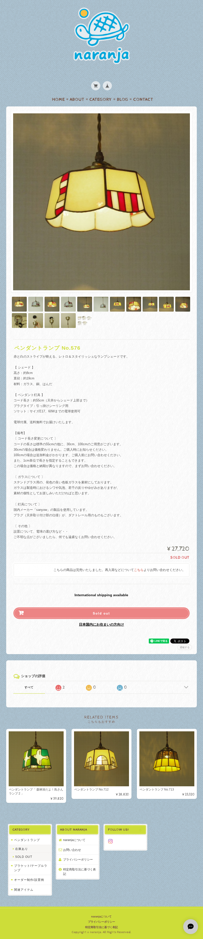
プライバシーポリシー (78, 859)
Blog (122, 99)
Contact (143, 99)
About (77, 99)
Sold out (101, 613)
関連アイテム (23, 889)
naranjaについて (74, 839)
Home (58, 99)
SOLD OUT (23, 856)
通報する (185, 647)
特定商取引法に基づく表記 (79, 871)
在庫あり (21, 848)
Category (100, 99)
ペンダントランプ (27, 839)
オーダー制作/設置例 (29, 879)
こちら (139, 570)
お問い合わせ (72, 849)
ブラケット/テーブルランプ (30, 868)
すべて (29, 687)
